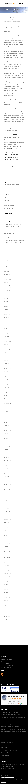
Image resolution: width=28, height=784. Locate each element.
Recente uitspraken (8, 205)
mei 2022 (6, 382)
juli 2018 (5, 497)
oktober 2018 (7, 489)
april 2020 (6, 441)
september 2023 (7, 347)
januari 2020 (6, 449)
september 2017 (7, 524)
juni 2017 (6, 533)
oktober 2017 (7, 522)
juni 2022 (6, 379)
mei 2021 (6, 414)
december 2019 (7, 452)
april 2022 (6, 384)
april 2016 (6, 562)
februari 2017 (6, 543)
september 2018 (7, 492)
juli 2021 (5, 409)
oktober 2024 (7, 317)
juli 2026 (6, 260)
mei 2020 (6, 438)
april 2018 (6, 506)
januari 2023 (6, 363)
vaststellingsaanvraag (11, 159)
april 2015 (6, 586)
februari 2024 (7, 338)
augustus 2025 (7, 290)
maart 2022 (6, 387)
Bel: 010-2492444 (13, 148)
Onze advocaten (5, 744)
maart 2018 (6, 508)
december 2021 (7, 395)
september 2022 (7, 371)
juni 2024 (6, 328)
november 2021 (7, 398)
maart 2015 (6, 589)
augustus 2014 (7, 603)
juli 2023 (6, 352)
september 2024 (7, 320)
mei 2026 (6, 266)
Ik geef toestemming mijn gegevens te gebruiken (14, 779)
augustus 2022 (7, 374)
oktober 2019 (7, 457)
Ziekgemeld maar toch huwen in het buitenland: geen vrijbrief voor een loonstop (13, 718)
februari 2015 (6, 592)
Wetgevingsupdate (8, 208)
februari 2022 (7, 390)
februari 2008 (7, 621)
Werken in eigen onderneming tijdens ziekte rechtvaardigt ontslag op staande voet (11, 725)
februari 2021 (7, 422)
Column (5, 197)
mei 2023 (6, 357)
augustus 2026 (7, 258)
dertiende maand (9, 156)
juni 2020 (6, 435)
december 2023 (7, 341)
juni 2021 (6, 411)
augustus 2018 (7, 495)
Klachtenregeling (5, 752)
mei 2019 (6, 471)
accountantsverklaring (11, 154)
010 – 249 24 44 (9, 665)
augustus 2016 (7, 557)
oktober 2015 (7, 576)
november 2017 (7, 519)
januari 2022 (6, 392)
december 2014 (7, 597)
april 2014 (6, 608)
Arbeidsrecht (4, 747)
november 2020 (7, 430)
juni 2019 (6, 468)
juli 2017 (5, 530)
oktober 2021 (7, 400)
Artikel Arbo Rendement (9, 233)
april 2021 (6, 417)
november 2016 (7, 549)
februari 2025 (7, 306)
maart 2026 (6, 271)
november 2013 (7, 613)
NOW (16, 157)
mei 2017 (6, 535)
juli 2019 (5, 465)
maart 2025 (6, 303)
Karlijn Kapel (17, 21)
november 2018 (7, 487)
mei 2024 (6, 330)
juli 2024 (6, 325)
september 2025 (7, 287)
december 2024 (7, 312)
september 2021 (7, 403)
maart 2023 (6, 360)
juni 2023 (6, 355)
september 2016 (7, 554)
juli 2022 (6, 376)
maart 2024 (6, 336)
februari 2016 (7, 568)
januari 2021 (6, 425)
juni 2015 (6, 584)
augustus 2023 (7, 349)
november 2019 (7, 454)
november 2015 (7, 573)
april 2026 (6, 268)
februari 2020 (7, 446)
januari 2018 (6, 514)
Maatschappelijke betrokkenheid (9, 750)
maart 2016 (6, 565)
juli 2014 (5, 605)
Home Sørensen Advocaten (7, 742)
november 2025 (7, 282)
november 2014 (7, 600)
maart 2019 (6, 476)
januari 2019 (6, 481)
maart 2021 (6, 419)
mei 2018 (6, 503)
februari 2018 (7, 511)
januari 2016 (6, 570)
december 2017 (7, 516)
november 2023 (7, 344)
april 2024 (6, 333)
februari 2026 (7, 274)
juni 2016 (6, 559)
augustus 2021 (7, 406)
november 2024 (7, 314)
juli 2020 (6, 433)
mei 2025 (6, 298)
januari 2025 (6, 309)
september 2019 (7, 460)
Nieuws (5, 200)
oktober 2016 (7, 551)
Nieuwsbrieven (7, 202)
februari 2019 (7, 479)
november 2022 (7, 368)
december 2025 (7, 279)
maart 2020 (6, 444)
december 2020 (7, 427)
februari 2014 (7, 611)
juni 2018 (6, 500)
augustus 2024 (7, 322)
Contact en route (5, 755)
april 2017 (6, 538)
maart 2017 (6, 541)
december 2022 (7, 365)
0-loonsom (9, 152)
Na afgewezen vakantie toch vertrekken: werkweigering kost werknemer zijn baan (10, 713)
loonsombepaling (9, 157)
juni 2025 (6, 295)
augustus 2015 (7, 581)
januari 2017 (6, 546)
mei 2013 (6, 619)
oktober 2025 (7, 285)
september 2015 (7, 578)
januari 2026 (6, 277)
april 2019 (6, 473)
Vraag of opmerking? (6, 667)
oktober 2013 (7, 616)
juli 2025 (5, 293)
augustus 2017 (7, 527)
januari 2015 (6, 594)
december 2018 (7, 484)
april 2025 (6, 301)
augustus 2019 (7, 462)
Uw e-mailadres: (5, 775)
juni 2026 (6, 263)
